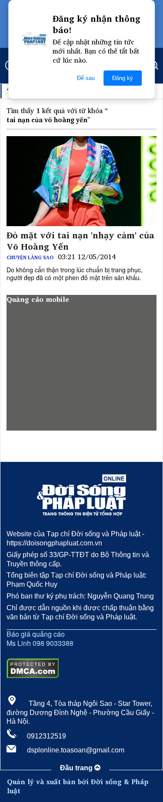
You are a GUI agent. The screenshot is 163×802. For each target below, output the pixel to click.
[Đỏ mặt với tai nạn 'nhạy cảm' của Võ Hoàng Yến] (81, 181)
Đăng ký (122, 78)
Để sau (86, 78)
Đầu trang (77, 768)
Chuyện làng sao (30, 257)
